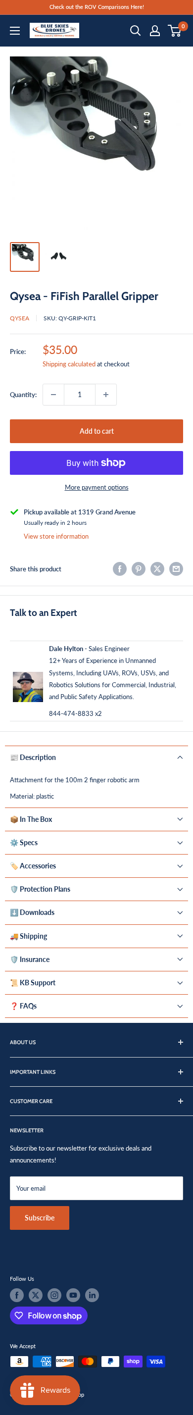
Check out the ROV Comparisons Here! (96, 6)
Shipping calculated (69, 364)
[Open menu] (15, 31)
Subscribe (39, 1217)
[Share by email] (176, 569)
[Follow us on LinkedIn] (92, 1295)
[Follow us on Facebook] (17, 1295)
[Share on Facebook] (120, 569)
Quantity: (23, 395)
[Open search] (135, 30)
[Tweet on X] (157, 569)
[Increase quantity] (106, 394)
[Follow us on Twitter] (36, 1295)
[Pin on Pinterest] (138, 569)
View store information (56, 536)
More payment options (97, 487)
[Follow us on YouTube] (73, 1295)
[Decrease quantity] (53, 394)
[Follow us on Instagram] (54, 1295)
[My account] (155, 30)
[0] (175, 31)
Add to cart (97, 431)
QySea (19, 318)
